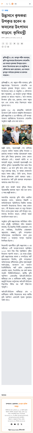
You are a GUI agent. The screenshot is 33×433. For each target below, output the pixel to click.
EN (15, 4)
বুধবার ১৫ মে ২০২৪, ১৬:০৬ (10, 38)
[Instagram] (18, 424)
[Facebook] (11, 424)
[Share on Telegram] (14, 43)
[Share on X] (6, 43)
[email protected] (23, 415)
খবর (6, 10)
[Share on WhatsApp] (10, 43)
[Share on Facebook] (3, 43)
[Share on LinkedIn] (18, 43)
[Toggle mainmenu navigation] (30, 4)
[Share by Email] (21, 43)
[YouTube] (15, 424)
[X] (21, 424)
